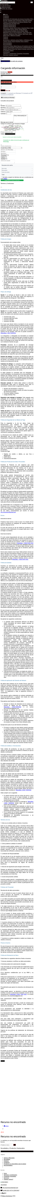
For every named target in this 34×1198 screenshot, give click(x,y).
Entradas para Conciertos (15, 20)
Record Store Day (13, 49)
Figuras (5, 41)
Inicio (6, 14)
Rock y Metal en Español (13, 35)
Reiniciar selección (7, 80)
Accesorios (6, 19)
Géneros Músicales (9, 1158)
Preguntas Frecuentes (23, 53)
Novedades (7, 1159)
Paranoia (5, 37)
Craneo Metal (13, 46)
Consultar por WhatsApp (8, 97)
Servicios (5, 55)
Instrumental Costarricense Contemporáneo (19, 47)
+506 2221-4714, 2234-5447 (11, 1190)
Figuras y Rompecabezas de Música (13, 22)
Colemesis (6, 46)
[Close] (1, 104)
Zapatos (26, 41)
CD (11, 19)
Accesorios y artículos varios (11, 40)
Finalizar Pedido (5, 61)
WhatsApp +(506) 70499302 (23, 790)
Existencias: (4, 72)
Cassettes (27, 19)
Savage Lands (26, 49)
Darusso (19, 46)
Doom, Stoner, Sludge (17, 29)
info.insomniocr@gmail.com (8, 512)
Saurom (20, 49)
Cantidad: (3, 113)
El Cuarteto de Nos (27, 46)
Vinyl (18, 23)
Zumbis (11, 50)
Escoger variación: (6, 73)
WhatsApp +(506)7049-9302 (25, 543)
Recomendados (7, 43)
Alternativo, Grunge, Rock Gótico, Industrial (15, 28)
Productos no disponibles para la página (15, 1164)
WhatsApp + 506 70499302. (8, 333)
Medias (26, 22)
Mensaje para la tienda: (7, 122)
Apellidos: (3, 107)
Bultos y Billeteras (25, 40)
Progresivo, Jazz (21, 32)
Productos (6, 16)
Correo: (3, 109)
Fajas (31, 40)
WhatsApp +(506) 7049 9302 (18, 994)
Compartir (3, 93)
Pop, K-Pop (12, 32)
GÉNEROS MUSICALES (9, 25)
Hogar (13, 41)
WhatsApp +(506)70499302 (12, 707)
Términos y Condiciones (9, 53)
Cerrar (2, 133)
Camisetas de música (18, 19)
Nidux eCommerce (7, 1196)
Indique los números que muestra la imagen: (13, 123)
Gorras (10, 41)
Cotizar (3, 90)
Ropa (22, 41)
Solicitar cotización (10, 133)
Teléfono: (3, 111)
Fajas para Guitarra (27, 20)
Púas (29, 22)
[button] (0, 10)
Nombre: (3, 106)
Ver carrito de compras (16, 61)
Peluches (18, 41)
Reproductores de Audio (10, 23)
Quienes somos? (13, 55)
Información (6, 52)
